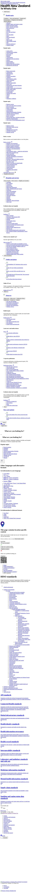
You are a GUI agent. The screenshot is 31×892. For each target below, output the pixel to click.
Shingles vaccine (10, 132)
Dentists (8, 219)
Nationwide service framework (16, 668)
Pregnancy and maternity (17, 20)
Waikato (8, 198)
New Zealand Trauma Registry (13, 374)
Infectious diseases (10, 37)
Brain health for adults (11, 79)
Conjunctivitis (9, 57)
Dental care (9, 81)
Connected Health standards (22, 619)
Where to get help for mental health (14, 163)
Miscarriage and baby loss (12, 152)
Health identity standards (23, 623)
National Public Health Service (13, 227)
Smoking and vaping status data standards (24, 640)
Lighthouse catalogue (11, 373)
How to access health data (12, 369)
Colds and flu (9, 51)
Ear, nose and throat (10, 32)
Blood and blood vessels (11, 25)
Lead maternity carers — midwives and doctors (17, 151)
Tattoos (8, 94)
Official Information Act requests (13, 385)
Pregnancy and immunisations (13, 148)
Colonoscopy (9, 72)
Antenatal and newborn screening (17, 592)
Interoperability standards (23, 629)
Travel (7, 96)
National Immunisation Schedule (13, 112)
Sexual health (9, 92)
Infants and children (13, 659)
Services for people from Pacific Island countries (17, 245)
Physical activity (10, 90)
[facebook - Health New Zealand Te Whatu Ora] (1, 840)
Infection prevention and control (16, 660)
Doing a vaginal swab (11, 108)
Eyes (7, 33)
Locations (5, 830)
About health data (10, 368)
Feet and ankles (9, 34)
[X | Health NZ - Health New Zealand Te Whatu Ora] (1, 880)
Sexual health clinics (11, 220)
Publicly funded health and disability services (16, 243)
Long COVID (9, 53)
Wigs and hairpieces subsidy (12, 250)
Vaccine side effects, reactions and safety (15, 117)
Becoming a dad (10, 161)
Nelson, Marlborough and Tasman (14, 188)
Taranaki (8, 196)
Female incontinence (14, 653)
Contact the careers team (11, 405)
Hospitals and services (9, 174)
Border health (12, 594)
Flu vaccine (9, 128)
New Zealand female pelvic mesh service (15, 230)
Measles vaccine (10, 104)
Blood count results (10, 71)
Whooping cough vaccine (12, 127)
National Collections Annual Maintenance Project (17, 378)
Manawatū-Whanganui (11, 187)
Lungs (7, 38)
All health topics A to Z (8, 172)
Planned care (9, 228)
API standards (21, 617)
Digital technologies (13, 647)
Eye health (11, 651)
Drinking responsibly (11, 82)
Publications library (21, 298)
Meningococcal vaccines (12, 129)
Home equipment (10, 62)
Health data (6, 300)
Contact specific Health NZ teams (14, 382)
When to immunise (10, 114)
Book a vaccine (9, 116)
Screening (8, 150)
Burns (10, 600)
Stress (7, 171)
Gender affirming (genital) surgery (17, 656)
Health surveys (9, 372)
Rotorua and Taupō (10, 192)
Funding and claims (13, 655)
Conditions (6, 18)
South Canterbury (10, 194)
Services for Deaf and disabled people (15, 224)
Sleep (7, 97)
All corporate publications (12, 333)
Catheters (8, 77)
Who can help (6, 242)
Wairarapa (8, 199)
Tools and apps (6, 692)
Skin (7, 42)
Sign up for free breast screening (13, 105)
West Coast (8, 201)
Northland (8, 190)
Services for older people (12, 223)
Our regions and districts (11, 304)
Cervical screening (13, 601)
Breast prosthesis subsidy (12, 249)
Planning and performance (12, 305)
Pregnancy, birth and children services (15, 159)
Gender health (9, 86)
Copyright (5, 888)
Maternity (11, 664)
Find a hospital (7, 180)
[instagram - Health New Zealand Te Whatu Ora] (1, 842)
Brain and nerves (10, 28)
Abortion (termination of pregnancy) (14, 156)
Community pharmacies (14, 602)
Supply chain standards (23, 638)
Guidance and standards (8, 567)
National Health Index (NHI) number (14, 254)
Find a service (15, 180)
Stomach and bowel (10, 44)
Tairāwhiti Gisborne (10, 195)
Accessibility (6, 887)
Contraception (9, 109)
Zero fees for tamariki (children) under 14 (15, 246)
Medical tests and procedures (12, 64)
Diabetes (8, 30)
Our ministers (9, 323)
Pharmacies (9, 222)
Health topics (7, 11)
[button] (3, 808)
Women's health (10, 45)
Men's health (9, 40)
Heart (7, 36)
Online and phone (7, 255)
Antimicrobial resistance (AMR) (16, 593)
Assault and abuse (10, 167)
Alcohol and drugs (10, 165)
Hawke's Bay (9, 186)
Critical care (12, 605)
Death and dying (13, 606)
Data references (9, 379)
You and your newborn (11, 160)
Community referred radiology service (18, 604)
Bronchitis (8, 54)
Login (3, 424)
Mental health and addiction (15, 667)
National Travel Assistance (12, 253)
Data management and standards (13, 376)
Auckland (8, 182)
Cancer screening (10, 80)
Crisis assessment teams (11, 164)
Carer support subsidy (11, 247)
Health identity (12, 657)
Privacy (5, 885)
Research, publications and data (10, 688)
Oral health (11, 671)
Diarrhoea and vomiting (11, 52)
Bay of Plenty (9, 183)
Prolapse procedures (11, 76)
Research (11, 676)
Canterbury (8, 184)
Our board (8, 320)
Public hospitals (9, 215)
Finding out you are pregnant (13, 144)
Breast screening (13, 598)
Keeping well (22, 18)
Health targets (6, 317)
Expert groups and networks (12, 324)
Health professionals (20, 2)
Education (11, 648)
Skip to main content (5, 1)
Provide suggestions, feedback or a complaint (16, 387)
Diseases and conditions (14, 646)
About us (6, 291)
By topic (5, 569)
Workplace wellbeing (11, 98)
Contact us (12, 300)
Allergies (8, 23)
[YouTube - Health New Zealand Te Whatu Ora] (1, 876)
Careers (14, 2)
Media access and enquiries (12, 383)
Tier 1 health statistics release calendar (15, 370)
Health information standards (10, 571)
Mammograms (9, 73)
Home (4, 565)
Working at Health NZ (11, 401)
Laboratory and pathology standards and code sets (24, 631)
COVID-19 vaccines (11, 131)
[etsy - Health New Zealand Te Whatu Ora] (15, 874)
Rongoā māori (9, 61)
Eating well (9, 84)
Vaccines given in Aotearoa (12, 113)
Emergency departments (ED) (13, 217)
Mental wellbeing (7, 21)
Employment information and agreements (12, 689)
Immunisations (7, 20)
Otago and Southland (11, 191)
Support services (10, 226)
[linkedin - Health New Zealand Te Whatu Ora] (1, 844)
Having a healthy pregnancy (12, 146)
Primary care (12, 674)
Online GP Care (7, 290)
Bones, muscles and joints (12, 26)
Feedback (5, 214)
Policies (11, 673)
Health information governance (22, 625)
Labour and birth (10, 154)
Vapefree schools (13, 681)
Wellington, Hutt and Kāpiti (12, 200)
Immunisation (12, 661)
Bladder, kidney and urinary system (14, 24)
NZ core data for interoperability (22, 644)
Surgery (8, 60)
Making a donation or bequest (13, 386)
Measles (8, 56)
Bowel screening (10, 107)
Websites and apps (7, 829)
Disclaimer (5, 831)
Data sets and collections (12, 366)
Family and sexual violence (15, 652)
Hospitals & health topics (6, 2)
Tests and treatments (14, 18)
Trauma (11, 680)
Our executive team (10, 319)
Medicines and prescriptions (12, 58)
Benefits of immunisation (12, 118)
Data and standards (7, 570)
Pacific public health (11, 89)
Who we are (12, 298)
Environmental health (14, 650)
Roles (7, 404)
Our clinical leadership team (12, 321)
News (4, 331)
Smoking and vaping (11, 93)
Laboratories (12, 663)
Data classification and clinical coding (15, 377)
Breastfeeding (9, 157)
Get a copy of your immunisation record (15, 120)
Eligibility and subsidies (24, 180)
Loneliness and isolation (11, 169)
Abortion (8, 75)
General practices (10, 218)
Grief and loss (9, 168)
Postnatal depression (11, 155)
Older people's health (11, 41)
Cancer (8, 29)
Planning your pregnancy (12, 143)
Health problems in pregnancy (13, 147)
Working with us (10, 306)
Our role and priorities (11, 301)
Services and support (8, 832)
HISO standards (18, 615)
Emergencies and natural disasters (14, 85)
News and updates (7, 821)
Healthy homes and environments (14, 88)
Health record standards (23, 627)
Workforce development (8, 686)
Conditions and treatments (9, 817)
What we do (6, 298)
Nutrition (11, 669)
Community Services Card (12, 251)
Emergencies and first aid (12, 65)
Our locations (9, 402)
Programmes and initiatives (12, 302)
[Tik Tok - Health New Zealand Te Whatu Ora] (1, 878)
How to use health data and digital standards (21, 642)
